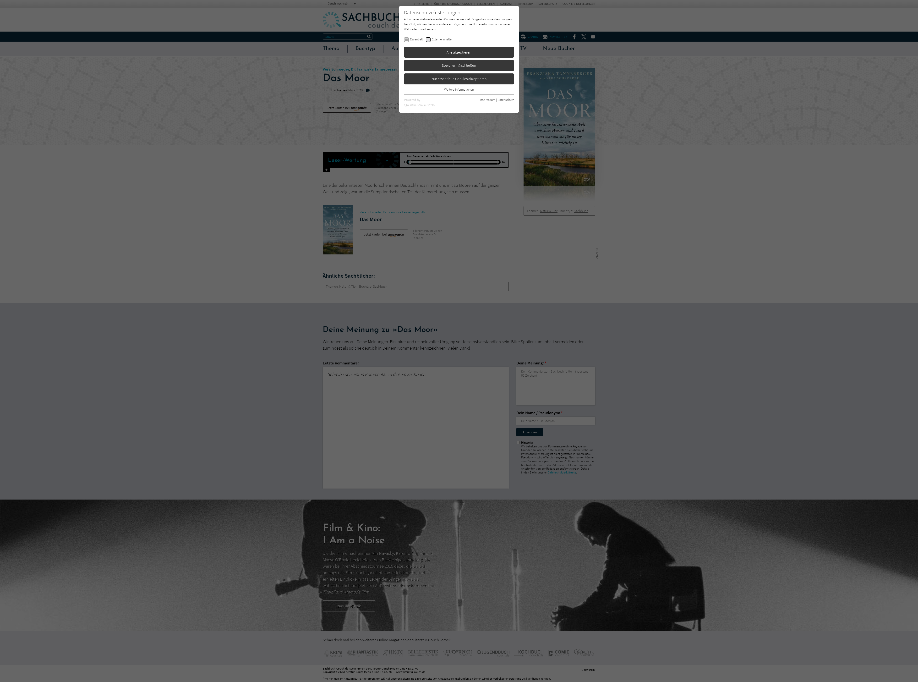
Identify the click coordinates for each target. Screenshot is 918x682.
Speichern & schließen (459, 65)
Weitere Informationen (459, 89)
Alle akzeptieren (459, 52)
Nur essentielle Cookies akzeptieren (459, 78)
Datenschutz (505, 100)
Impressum (487, 100)
